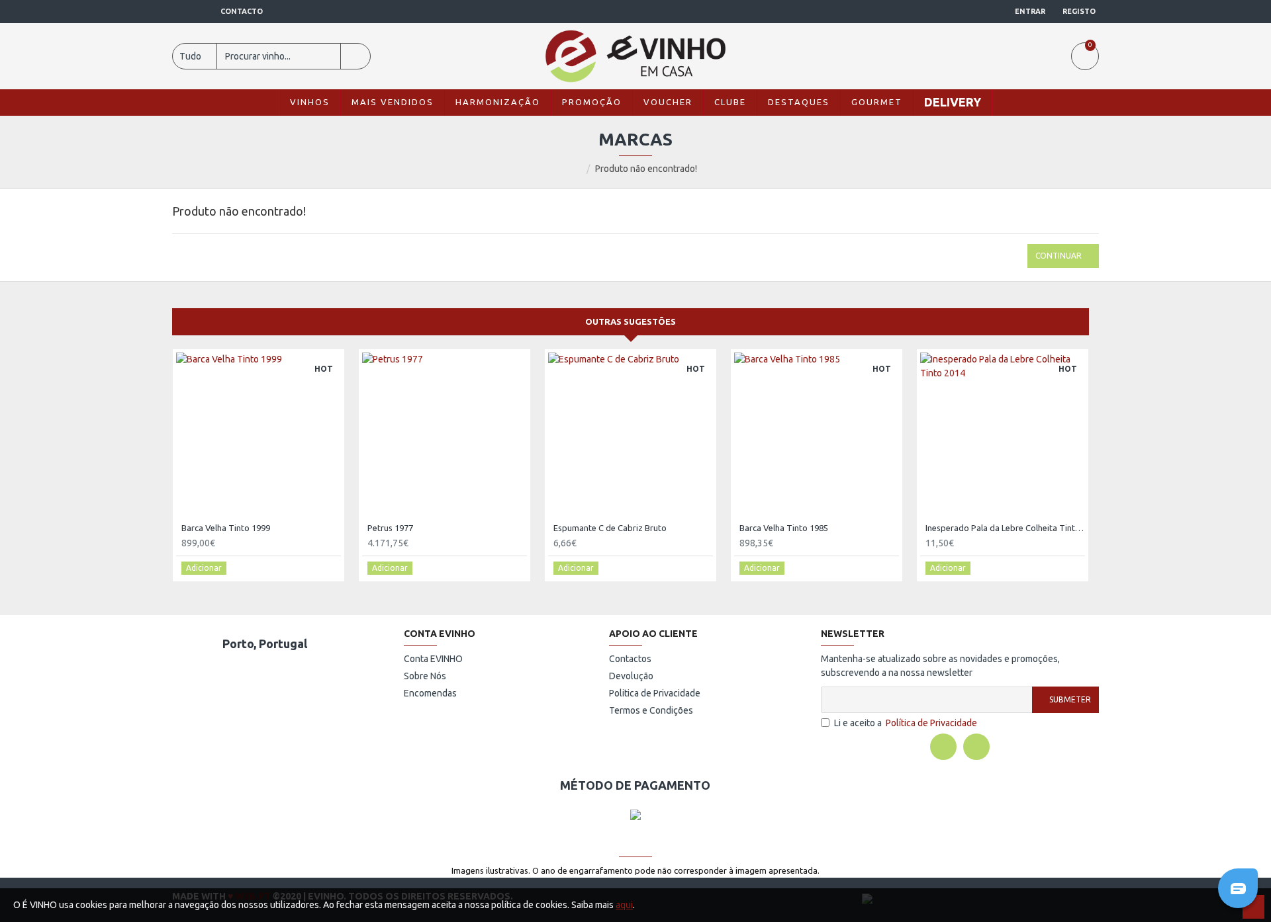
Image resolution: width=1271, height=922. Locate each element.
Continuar (1058, 255)
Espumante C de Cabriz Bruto (610, 527)
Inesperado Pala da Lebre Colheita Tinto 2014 (1005, 527)
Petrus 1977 (390, 527)
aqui (624, 905)
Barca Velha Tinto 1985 (783, 527)
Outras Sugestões (630, 321)
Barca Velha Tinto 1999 (225, 527)
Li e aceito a (905, 723)
